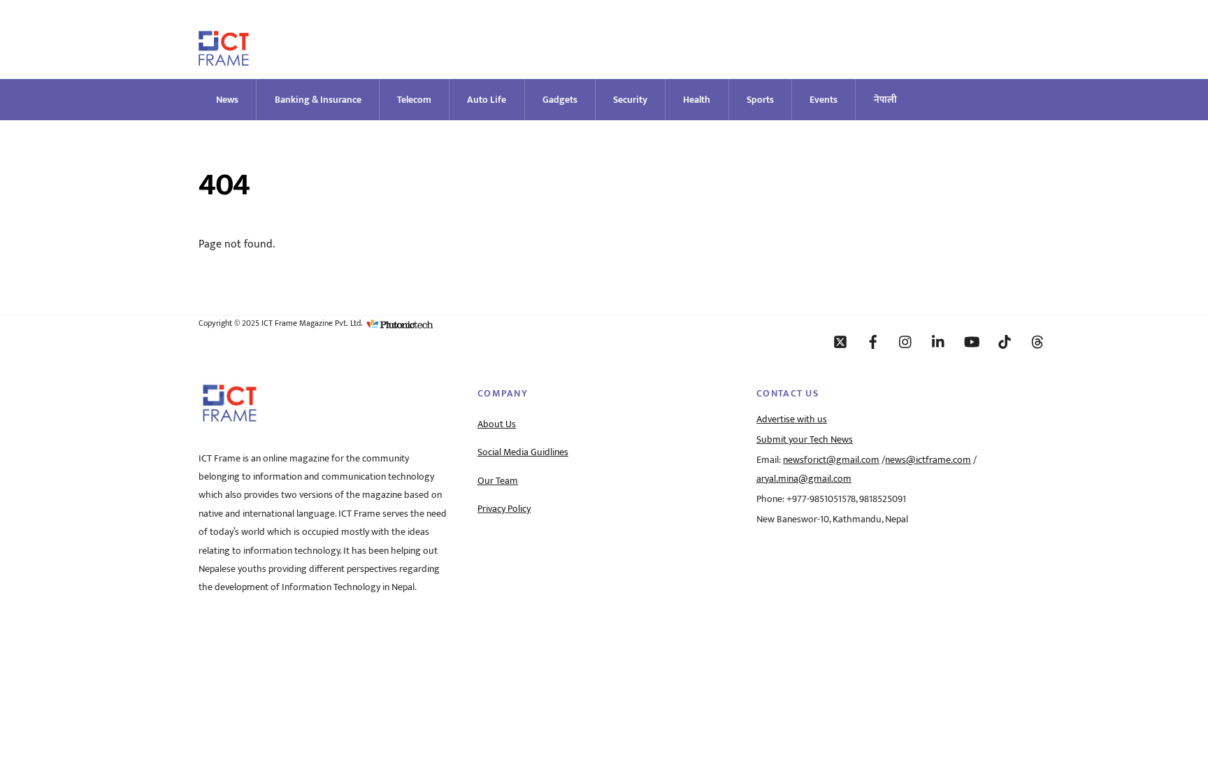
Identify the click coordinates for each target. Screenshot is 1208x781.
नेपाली (885, 100)
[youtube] (972, 341)
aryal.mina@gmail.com (803, 479)
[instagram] (906, 341)
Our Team (497, 481)
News (227, 100)
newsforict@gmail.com (831, 460)
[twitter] (840, 341)
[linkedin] (939, 341)
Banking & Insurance (318, 100)
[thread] (1037, 341)
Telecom (414, 100)
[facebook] (873, 341)
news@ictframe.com (928, 460)
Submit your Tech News (804, 439)
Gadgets (559, 100)
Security (630, 100)
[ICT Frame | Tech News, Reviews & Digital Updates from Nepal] (224, 60)
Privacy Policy (504, 509)
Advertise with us (791, 419)
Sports (760, 100)
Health (696, 100)
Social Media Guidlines (522, 452)
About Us (496, 424)
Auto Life (486, 100)
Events (823, 100)
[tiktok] (1005, 341)
